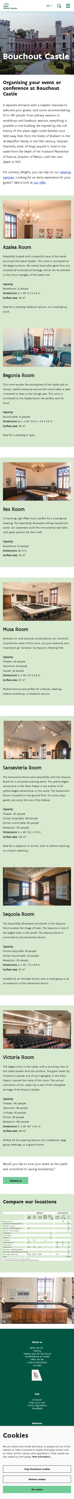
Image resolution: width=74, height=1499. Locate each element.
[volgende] (65, 1300)
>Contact (37, 1365)
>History (37, 1350)
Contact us (16, 1180)
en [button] (49, 5)
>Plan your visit (37, 1402)
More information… (42, 1456)
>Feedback (37, 1408)
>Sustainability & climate (37, 1356)
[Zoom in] (4, 1321)
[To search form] (59, 6)
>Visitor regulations (37, 1405)
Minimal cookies (37, 1479)
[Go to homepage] (10, 6)
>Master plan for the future (37, 1353)
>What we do (37, 1347)
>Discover (37, 1399)
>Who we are (37, 1359)
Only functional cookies (37, 1469)
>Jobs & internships (37, 1362)
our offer (40, 182)
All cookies (37, 1489)
